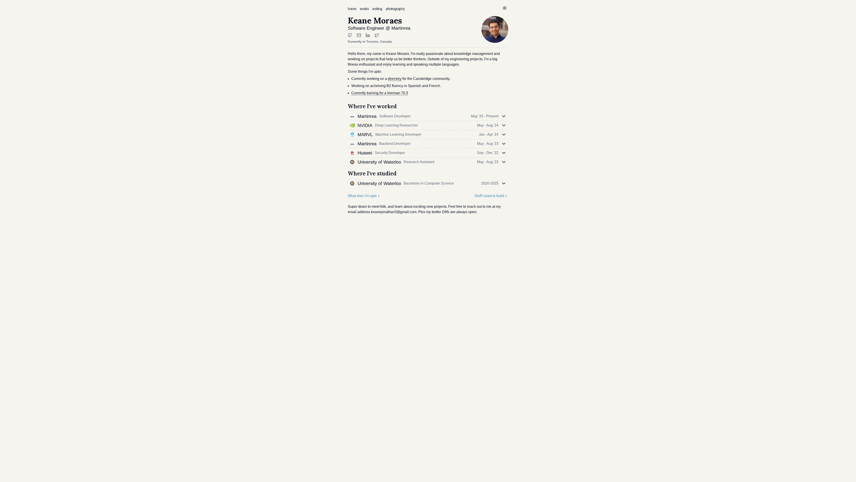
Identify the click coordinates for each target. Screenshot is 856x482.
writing (377, 9)
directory (394, 79)
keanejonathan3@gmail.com (393, 212)
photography (395, 9)
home (352, 9)
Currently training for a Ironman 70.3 (379, 93)
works (364, 9)
